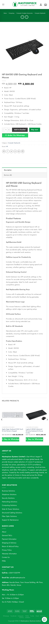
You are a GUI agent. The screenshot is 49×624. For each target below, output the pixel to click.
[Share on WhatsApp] (3, 151)
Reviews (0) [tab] (8, 175)
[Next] (47, 424)
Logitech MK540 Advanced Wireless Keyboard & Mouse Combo (34, 431)
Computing (11, 13)
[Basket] (45, 4)
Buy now (34, 129)
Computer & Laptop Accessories (24, 13)
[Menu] (3, 4)
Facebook (13, 616)
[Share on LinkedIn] (22, 151)
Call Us (21, 617)
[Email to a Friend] (15, 151)
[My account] (41, 4)
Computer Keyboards (40, 13)
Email (37, 616)
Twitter (32, 616)
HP (7, 146)
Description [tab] (7, 170)
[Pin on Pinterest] (19, 151)
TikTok (27, 616)
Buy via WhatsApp (11, 439)
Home (5, 13)
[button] (16, 136)
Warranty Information (9, 553)
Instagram (21, 616)
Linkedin (27, 617)
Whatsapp (6, 616)
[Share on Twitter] (11, 151)
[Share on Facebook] (7, 151)
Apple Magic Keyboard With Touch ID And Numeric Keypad (12, 430)
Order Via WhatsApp (16, 135)
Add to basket (20, 129)
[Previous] (2, 424)
